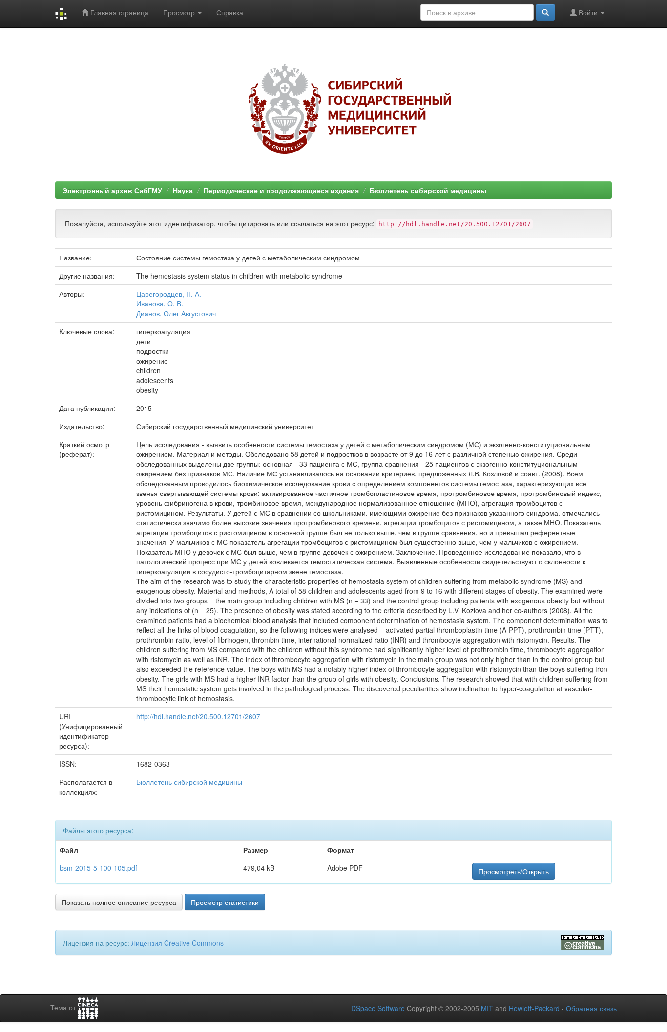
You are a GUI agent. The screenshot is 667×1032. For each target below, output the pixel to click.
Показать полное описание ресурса (119, 902)
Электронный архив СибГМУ (112, 190)
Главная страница (118, 12)
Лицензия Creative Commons (177, 942)
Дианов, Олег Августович (176, 313)
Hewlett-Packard (534, 1008)
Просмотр (180, 12)
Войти (588, 12)
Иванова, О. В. (159, 303)
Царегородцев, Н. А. (168, 294)
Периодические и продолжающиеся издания (281, 190)
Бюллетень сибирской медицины (428, 190)
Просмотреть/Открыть (514, 871)
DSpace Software (378, 1008)
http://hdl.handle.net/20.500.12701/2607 (198, 716)
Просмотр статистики (225, 902)
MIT (487, 1008)
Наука (183, 190)
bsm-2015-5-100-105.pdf (98, 868)
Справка (229, 12)
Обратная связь (591, 1008)
